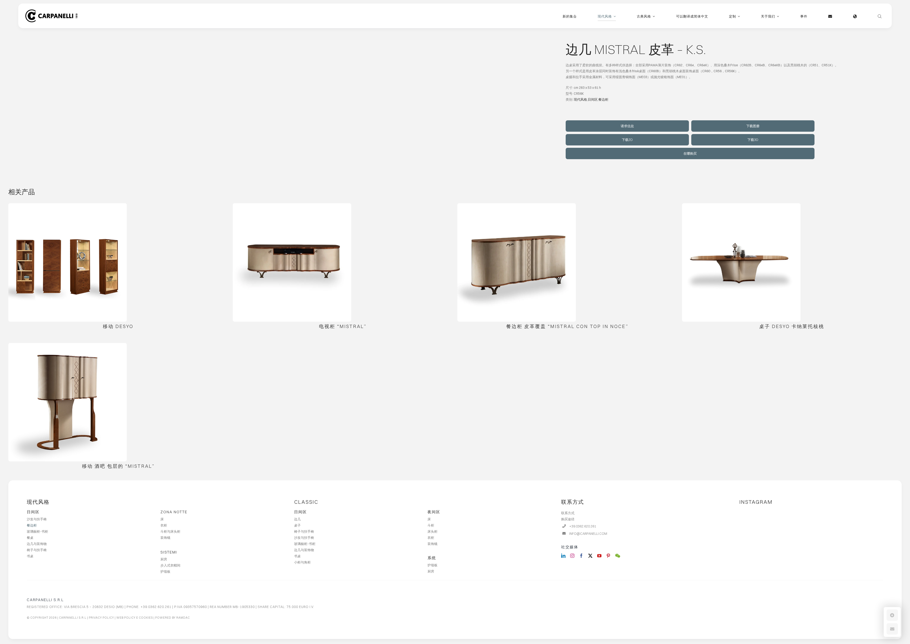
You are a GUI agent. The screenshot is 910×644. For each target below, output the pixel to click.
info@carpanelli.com (588, 533)
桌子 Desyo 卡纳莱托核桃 (791, 326)
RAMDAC (183, 617)
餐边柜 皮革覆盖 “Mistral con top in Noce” (567, 326)
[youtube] (599, 556)
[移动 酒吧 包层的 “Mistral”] (67, 402)
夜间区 (434, 511)
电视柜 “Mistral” (342, 326)
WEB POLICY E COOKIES (134, 617)
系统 (432, 557)
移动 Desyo (118, 326)
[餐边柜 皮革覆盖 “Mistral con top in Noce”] (516, 262)
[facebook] (581, 556)
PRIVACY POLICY (101, 617)
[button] (892, 615)
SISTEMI (168, 552)
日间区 (593, 99)
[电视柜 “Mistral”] (292, 262)
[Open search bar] (879, 16)
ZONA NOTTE (173, 511)
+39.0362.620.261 (582, 526)
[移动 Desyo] (67, 262)
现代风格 (580, 99)
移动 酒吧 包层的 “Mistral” (118, 466)
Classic (306, 502)
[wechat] (617, 556)
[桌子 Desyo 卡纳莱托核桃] (741, 262)
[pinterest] (608, 556)
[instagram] (572, 556)
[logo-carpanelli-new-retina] (51, 11)
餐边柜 (603, 99)
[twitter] (590, 556)
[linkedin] (563, 556)
